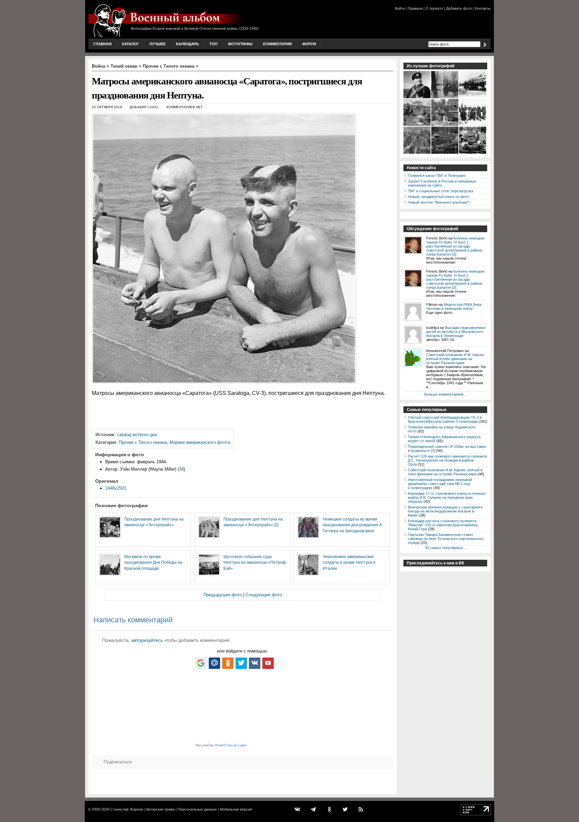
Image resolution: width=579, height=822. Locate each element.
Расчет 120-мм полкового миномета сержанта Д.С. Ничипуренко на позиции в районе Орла (447, 460)
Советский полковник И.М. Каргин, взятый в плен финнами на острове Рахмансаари (455, 359)
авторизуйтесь (147, 640)
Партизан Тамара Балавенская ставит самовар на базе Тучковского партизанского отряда (446, 539)
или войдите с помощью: (242, 651)
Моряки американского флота (200, 442)
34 (181, 469)
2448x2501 (115, 488)
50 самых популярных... (445, 548)
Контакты (483, 8)
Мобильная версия (236, 809)
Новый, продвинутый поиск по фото (438, 197)
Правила (415, 8)
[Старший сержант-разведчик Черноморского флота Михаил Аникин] (417, 97)
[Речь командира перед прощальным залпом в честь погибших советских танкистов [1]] (445, 153)
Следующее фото (264, 594)
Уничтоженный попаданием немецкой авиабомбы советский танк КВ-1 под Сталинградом (440, 484)
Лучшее (157, 44)
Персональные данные (197, 809)
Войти (400, 8)
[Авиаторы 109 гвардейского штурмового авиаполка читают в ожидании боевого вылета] (417, 125)
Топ (213, 44)
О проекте (434, 8)
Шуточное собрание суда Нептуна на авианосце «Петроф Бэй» (254, 562)
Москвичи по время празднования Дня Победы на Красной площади (153, 562)
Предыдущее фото (222, 594)
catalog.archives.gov (137, 434)
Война (98, 66)
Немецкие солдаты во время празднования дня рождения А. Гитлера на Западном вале (353, 525)
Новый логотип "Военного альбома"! (438, 202)
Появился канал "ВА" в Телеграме (437, 176)
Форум (309, 44)
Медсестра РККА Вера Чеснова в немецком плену (453, 306)
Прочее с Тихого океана (168, 66)
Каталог (130, 44)
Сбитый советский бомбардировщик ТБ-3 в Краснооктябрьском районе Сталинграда (445, 419)
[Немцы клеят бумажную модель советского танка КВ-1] (445, 125)
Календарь (187, 44)
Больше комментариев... (445, 394)
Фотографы (240, 44)
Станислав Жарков (126, 809)
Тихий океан (124, 66)
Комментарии (277, 44)
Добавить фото (459, 8)
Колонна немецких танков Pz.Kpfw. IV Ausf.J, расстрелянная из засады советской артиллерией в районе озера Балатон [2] (455, 279)
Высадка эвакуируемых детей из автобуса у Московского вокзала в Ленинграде (456, 332)
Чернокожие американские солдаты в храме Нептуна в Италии (349, 562)
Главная (102, 44)
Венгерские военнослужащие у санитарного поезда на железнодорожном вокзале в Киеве (445, 511)
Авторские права (160, 809)
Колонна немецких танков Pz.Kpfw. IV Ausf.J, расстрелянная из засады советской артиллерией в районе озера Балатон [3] (455, 246)
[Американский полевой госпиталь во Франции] (473, 153)
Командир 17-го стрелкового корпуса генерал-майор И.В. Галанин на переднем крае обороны (447, 497)
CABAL (153, 107)
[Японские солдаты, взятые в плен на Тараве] (473, 125)
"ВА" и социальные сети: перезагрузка (440, 191)
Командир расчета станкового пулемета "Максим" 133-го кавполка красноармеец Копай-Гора (442, 525)
